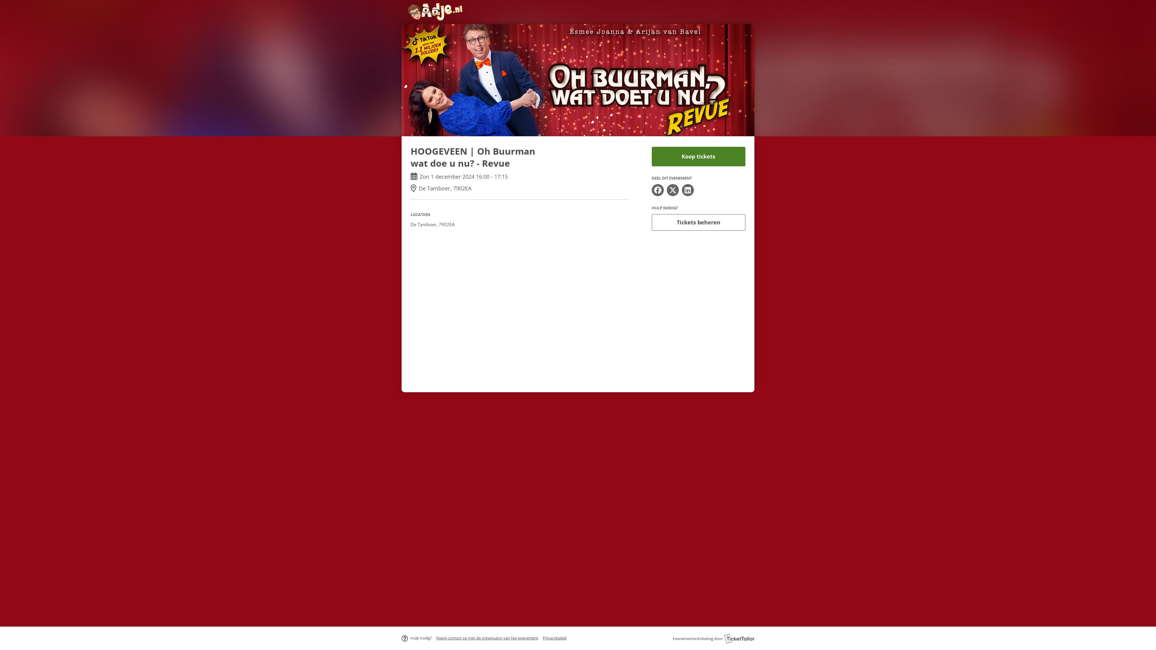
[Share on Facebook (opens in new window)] (658, 190)
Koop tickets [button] (698, 156)
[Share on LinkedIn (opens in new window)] (688, 190)
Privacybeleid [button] (555, 638)
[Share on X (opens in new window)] (673, 190)
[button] (487, 638)
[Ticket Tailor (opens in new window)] (739, 638)
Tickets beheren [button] (698, 222)
